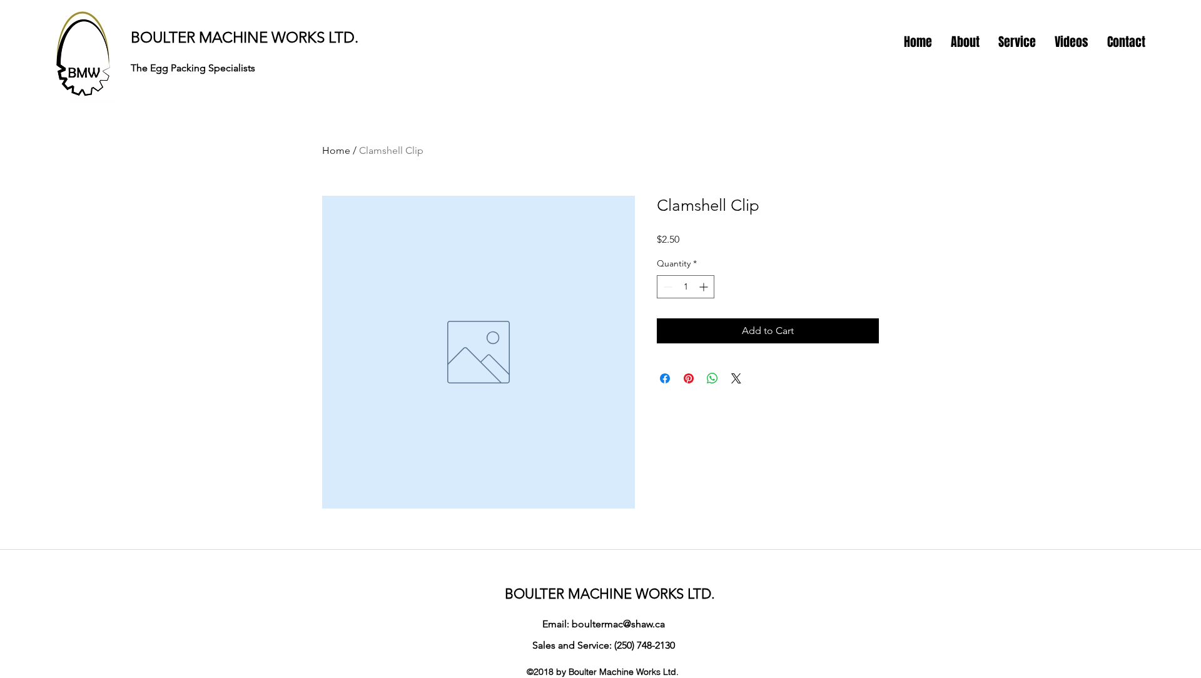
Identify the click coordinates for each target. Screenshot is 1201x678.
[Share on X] (736, 378)
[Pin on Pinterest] (688, 378)
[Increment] (704, 287)
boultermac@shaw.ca (618, 624)
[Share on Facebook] (664, 378)
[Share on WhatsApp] (712, 378)
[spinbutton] (685, 287)
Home (336, 150)
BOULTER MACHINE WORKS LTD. (244, 37)
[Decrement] (666, 287)
